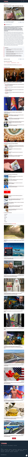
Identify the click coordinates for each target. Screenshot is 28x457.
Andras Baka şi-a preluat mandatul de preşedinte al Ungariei (13, 82)
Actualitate (9, 3)
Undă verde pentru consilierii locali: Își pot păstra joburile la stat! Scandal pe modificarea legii (14, 51)
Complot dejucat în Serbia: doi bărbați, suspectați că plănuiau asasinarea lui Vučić (14, 49)
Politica (5, 83)
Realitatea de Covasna (20, 449)
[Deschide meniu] (23, 1)
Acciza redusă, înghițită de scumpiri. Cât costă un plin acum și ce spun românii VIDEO (16, 180)
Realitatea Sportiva (6, 449)
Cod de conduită (15, 445)
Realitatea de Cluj (2, 451)
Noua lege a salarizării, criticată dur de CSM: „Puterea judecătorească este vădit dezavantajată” (16, 206)
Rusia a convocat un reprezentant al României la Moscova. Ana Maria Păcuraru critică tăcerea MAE (14, 53)
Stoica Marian (22, 239)
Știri (6, 3)
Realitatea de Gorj (12, 450)
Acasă (5, 3)
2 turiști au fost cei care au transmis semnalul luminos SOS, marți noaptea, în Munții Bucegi (16, 125)
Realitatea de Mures (16, 451)
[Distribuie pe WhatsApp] (22, 22)
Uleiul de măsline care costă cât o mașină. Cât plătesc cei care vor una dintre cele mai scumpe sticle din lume (13, 418)
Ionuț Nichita (22, 381)
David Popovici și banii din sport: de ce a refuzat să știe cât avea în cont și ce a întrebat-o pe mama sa (13, 400)
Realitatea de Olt (11, 451)
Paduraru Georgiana (11, 21)
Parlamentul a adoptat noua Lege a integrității (11, 143)
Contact (1, 445)
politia (18, 62)
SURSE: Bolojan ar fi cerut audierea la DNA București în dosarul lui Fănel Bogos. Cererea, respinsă (16, 156)
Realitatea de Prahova (15, 449)
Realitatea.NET (2, 449)
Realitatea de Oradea (17, 450)
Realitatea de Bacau (3, 450)
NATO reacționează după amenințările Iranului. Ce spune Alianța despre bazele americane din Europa (16, 199)
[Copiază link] (19, 22)
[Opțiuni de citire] (26, 455)
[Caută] (21, 1)
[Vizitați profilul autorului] (4, 22)
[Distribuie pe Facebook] (20, 22)
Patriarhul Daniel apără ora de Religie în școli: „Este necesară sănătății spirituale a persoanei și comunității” (13, 294)
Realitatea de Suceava (25, 449)
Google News (20, 64)
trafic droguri (8, 62)
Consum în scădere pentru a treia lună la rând (10, 174)
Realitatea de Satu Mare (21, 274)
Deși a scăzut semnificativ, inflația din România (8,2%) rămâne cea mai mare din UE (16, 209)
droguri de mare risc (13, 62)
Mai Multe (14, 438)
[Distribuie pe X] (23, 22)
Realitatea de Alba (22, 450)
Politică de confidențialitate (10, 445)
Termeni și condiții (5, 445)
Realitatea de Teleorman (7, 450)
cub (4, 62)
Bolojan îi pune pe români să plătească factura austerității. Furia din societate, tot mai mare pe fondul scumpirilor (14, 276)
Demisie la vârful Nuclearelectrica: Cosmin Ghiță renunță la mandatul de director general (16, 186)
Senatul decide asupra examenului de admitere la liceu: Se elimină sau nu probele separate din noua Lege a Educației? (14, 55)
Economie (6, 93)
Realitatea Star (10, 449)
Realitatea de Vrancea (7, 451)
